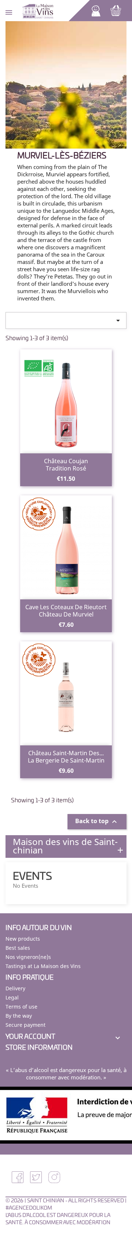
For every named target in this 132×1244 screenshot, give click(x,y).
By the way (19, 1015)
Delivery (15, 988)
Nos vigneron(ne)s (28, 956)
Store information (39, 1048)
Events (32, 877)
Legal (12, 997)
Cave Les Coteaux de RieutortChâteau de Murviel (66, 610)
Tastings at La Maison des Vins (43, 966)
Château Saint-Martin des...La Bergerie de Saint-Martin (66, 756)
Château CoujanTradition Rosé (66, 464)
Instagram (54, 1177)
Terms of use (21, 1006)
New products (23, 938)
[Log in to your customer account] (96, 10)
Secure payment (25, 1024)
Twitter (36, 1177)
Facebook (17, 1177)
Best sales (18, 947)
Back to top (97, 821)
